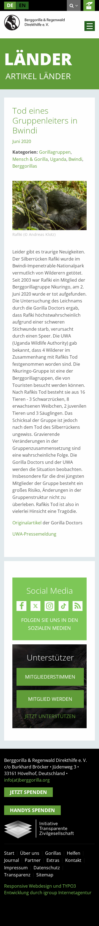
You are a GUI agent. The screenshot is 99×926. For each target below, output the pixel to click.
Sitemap (44, 875)
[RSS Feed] (77, 606)
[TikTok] (63, 606)
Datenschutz (47, 868)
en (22, 5)
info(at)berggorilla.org (27, 780)
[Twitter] (35, 606)
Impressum (16, 868)
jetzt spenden (89, 5)
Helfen (73, 853)
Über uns (29, 853)
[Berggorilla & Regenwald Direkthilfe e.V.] (34, 22)
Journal (11, 860)
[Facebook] (21, 606)
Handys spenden (32, 810)
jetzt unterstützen (50, 716)
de (10, 5)
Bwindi (75, 159)
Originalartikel (27, 523)
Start (9, 853)
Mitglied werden (50, 699)
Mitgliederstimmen (50, 676)
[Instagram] (49, 606)
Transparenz (17, 875)
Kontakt (73, 860)
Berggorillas (24, 166)
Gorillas (53, 853)
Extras (52, 860)
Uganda (58, 159)
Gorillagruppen (55, 152)
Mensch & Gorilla (30, 159)
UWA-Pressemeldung (34, 534)
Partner (33, 860)
